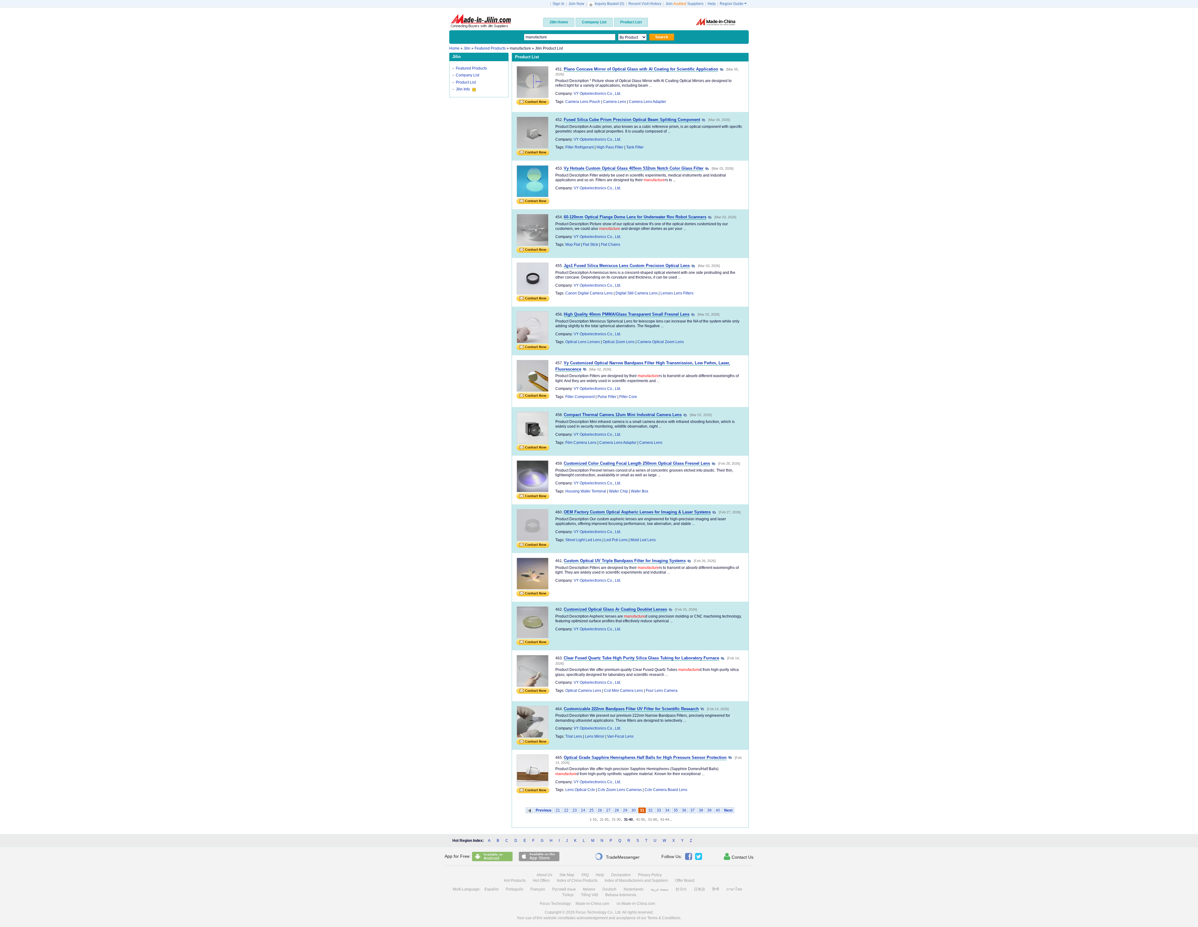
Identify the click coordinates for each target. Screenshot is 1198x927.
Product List (466, 82)
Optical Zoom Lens (619, 342)
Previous (544, 810)
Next (728, 810)
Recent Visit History (644, 4)
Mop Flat (572, 244)
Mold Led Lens (643, 540)
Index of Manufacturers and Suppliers (636, 880)
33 (659, 810)
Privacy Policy (650, 875)
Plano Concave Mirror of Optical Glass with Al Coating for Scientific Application (641, 69)
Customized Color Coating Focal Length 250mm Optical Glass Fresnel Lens (637, 463)
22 (566, 810)
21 (558, 810)
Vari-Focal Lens (620, 736)
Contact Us (738, 856)
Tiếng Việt (589, 895)
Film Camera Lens (581, 442)
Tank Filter (635, 147)
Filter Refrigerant (579, 147)
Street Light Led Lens (583, 540)
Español (492, 889)
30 (633, 810)
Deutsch (609, 889)
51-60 (652, 819)
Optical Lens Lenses (582, 342)
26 (600, 810)
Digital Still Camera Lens (637, 293)
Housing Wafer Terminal (585, 491)
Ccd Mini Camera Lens (623, 690)
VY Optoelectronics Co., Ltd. (597, 93)
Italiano (589, 889)
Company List (467, 75)
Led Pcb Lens (616, 540)
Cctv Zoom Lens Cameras (620, 790)
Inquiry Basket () (609, 4)
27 (608, 810)
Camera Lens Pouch (582, 101)
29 (625, 810)
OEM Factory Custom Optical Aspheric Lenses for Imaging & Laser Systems (637, 512)
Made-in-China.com (592, 903)
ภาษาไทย (734, 889)
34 (667, 810)
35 (676, 810)
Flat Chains (610, 244)
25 (591, 810)
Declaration (621, 875)
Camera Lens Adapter (647, 101)
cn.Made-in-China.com (635, 903)
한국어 (681, 889)
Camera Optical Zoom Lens (660, 342)
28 (617, 810)
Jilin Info (463, 89)
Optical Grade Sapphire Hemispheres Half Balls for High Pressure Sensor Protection (645, 757)
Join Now (576, 4)
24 (583, 810)
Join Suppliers (684, 4)
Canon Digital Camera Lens (589, 293)
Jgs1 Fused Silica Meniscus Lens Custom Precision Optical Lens (627, 265)
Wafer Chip (618, 491)
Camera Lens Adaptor (617, 442)
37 (692, 810)
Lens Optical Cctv (580, 790)
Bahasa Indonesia (620, 895)
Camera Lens (614, 101)
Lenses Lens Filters (677, 293)
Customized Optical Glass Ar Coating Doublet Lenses (615, 609)
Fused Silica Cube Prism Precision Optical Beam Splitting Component (632, 119)
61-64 (664, 819)
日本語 (699, 889)
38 (701, 810)
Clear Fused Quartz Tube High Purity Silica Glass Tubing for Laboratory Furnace (641, 658)
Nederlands (634, 889)
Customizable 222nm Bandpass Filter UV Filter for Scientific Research (631, 708)
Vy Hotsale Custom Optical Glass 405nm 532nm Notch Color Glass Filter (634, 168)
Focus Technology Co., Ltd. (598, 912)
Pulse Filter (606, 397)
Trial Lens (573, 736)
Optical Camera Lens (583, 690)
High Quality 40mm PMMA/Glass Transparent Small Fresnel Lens (626, 314)
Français (537, 889)
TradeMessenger (617, 856)
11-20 (604, 819)
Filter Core (628, 397)
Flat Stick (590, 244)
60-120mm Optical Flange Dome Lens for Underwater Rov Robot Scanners (635, 217)
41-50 (640, 819)
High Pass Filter (610, 147)
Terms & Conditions (663, 918)
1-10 (593, 819)
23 (574, 810)
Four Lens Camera (662, 690)
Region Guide (733, 4)
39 (709, 810)
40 (718, 810)
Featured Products (471, 68)
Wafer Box (639, 491)
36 (684, 810)
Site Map (566, 875)
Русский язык (564, 889)
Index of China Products (577, 880)
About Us (544, 875)
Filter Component (580, 397)
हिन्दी (715, 889)
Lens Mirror (594, 736)
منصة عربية (659, 889)
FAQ (585, 875)
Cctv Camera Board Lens (666, 790)
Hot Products (515, 880)
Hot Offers (541, 880)
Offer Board (684, 880)
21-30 (616, 819)
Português (514, 889)
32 (650, 810)
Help (712, 4)
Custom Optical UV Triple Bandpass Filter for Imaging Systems (625, 560)
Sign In (558, 4)
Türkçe (568, 895)
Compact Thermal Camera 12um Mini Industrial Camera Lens (623, 414)
